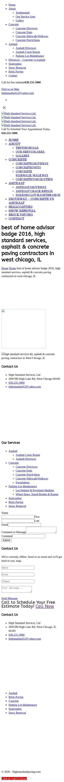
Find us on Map (10, 89)
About (12, 8)
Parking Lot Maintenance (30, 55)
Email (4, 524)
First (36, 516)
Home (12, 4)
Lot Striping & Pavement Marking (35, 490)
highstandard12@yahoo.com (17, 93)
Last (36, 520)
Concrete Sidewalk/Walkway (32, 36)
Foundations (23, 482)
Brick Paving (16, 71)
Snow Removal (17, 67)
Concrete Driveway (27, 28)
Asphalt (13, 44)
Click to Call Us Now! (14, 778)
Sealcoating (15, 63)
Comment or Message (13, 532)
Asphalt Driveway (26, 48)
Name (4, 512)
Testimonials (23, 12)
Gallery (20, 20)
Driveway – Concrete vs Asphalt (27, 59)
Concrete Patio (24, 32)
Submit (6, 540)
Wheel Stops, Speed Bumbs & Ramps (37, 494)
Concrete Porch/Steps (28, 40)
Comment (6, 536)
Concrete (14, 24)
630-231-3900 (17, 382)
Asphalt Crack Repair (28, 51)
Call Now (45, 606)
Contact (13, 75)
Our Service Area (25, 16)
